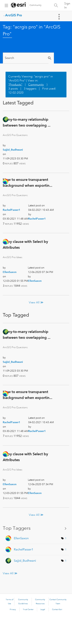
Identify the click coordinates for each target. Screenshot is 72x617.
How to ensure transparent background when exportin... (27, 182)
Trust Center (28, 609)
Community (36, 5)
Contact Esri (57, 609)
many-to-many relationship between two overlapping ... (26, 122)
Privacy (13, 609)
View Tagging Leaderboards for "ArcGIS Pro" (36, 528)
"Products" (15, 84)
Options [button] (59, 16)
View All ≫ (36, 302)
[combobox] (26, 58)
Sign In (67, 5)
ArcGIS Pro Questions (15, 135)
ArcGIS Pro (13, 15)
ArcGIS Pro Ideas (12, 257)
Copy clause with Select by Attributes (25, 244)
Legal (42, 609)
